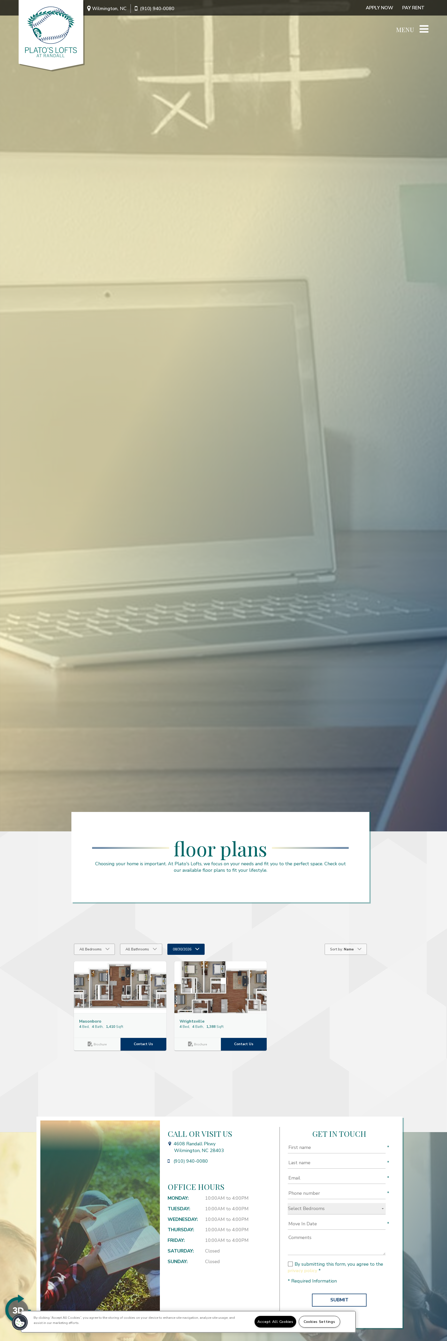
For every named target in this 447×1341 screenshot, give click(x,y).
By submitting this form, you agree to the (339, 1264)
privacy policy (302, 1270)
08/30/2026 (182, 949)
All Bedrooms (90, 949)
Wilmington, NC (109, 8)
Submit (339, 1300)
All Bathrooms (137, 949)
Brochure (100, 1044)
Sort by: (342, 949)
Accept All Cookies (275, 1321)
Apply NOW (379, 8)
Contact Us (143, 1044)
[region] (188, 1322)
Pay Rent (413, 8)
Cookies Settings (319, 1321)
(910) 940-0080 (157, 8)
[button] (120, 987)
